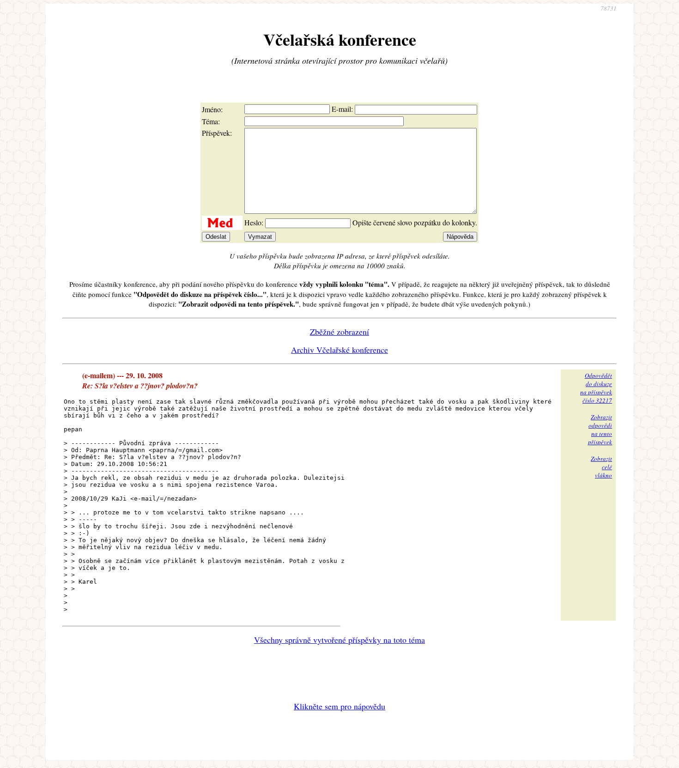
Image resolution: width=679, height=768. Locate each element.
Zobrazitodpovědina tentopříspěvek (600, 429)
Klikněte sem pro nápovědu (339, 706)
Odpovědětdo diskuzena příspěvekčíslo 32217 (596, 388)
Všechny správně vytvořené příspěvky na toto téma (339, 639)
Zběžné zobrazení (339, 331)
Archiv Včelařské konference (339, 349)
